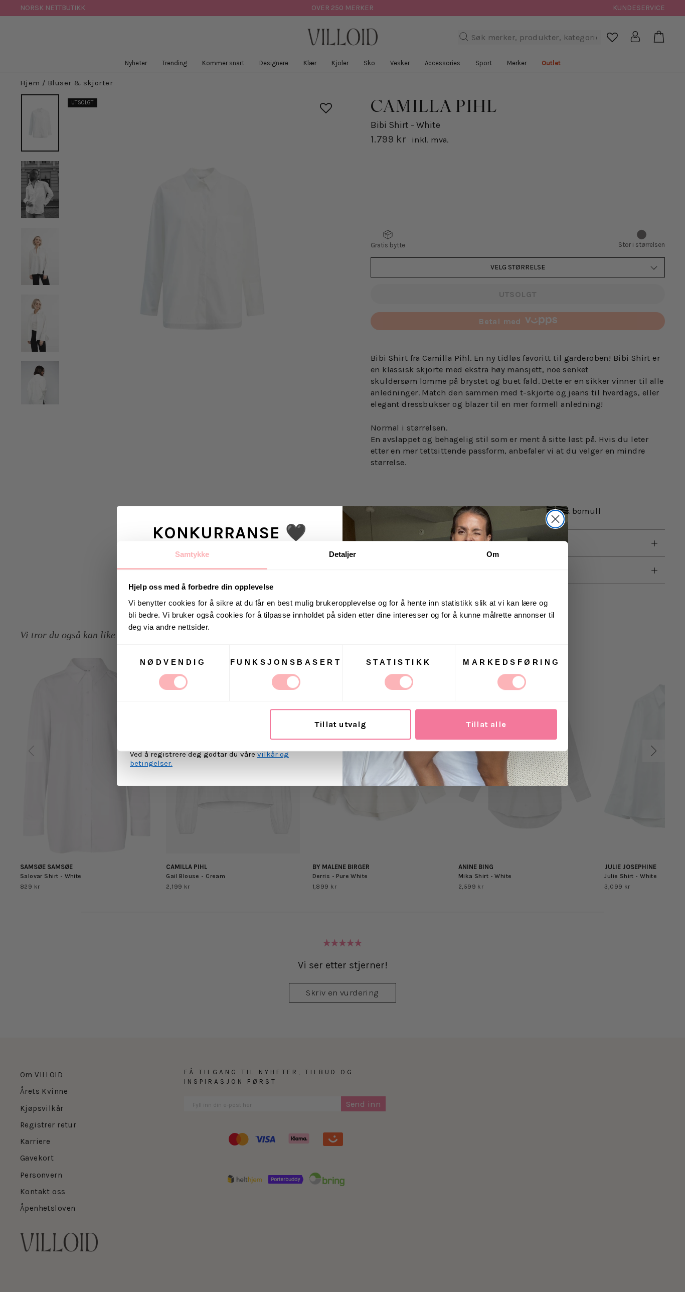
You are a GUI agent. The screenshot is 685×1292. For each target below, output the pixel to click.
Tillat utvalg (340, 724)
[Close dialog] (555, 519)
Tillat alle (486, 724)
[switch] (286, 682)
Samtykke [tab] (192, 554)
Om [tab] (492, 554)
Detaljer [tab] (343, 554)
